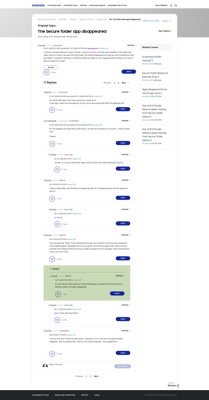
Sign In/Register (161, 5)
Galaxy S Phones (86, 19)
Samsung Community (47, 19)
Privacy (84, 395)
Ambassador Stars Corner (117, 5)
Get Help (83, 5)
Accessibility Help (40, 395)
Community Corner (70, 5)
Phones (73, 19)
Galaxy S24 (101, 19)
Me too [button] (51, 68)
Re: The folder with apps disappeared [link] (125, 19)
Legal (97, 395)
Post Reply (122, 366)
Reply (129, 72)
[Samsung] (38, 5)
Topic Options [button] (164, 31)
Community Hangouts (97, 5)
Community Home (54, 5)
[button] (132, 45)
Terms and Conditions (65, 395)
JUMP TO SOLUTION (150, 21)
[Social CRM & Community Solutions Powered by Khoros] (173, 385)
